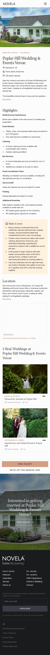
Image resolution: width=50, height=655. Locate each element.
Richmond (25, 53)
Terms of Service (9, 633)
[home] (9, 4)
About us (7, 585)
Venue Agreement (10, 642)
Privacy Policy (8, 637)
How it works (8, 571)
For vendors (31, 575)
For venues (31, 571)
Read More (7, 100)
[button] (45, 3)
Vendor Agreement (10, 646)
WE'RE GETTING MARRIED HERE (25, 470)
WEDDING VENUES (10, 53)
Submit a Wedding (34, 581)
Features (6, 575)
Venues (6, 581)
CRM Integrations (34, 578)
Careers (29, 585)
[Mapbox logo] (8, 334)
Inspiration (7, 578)
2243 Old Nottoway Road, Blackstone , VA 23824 (19, 338)
